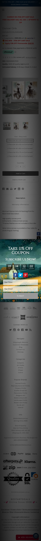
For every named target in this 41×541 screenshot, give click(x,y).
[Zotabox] (39, 299)
